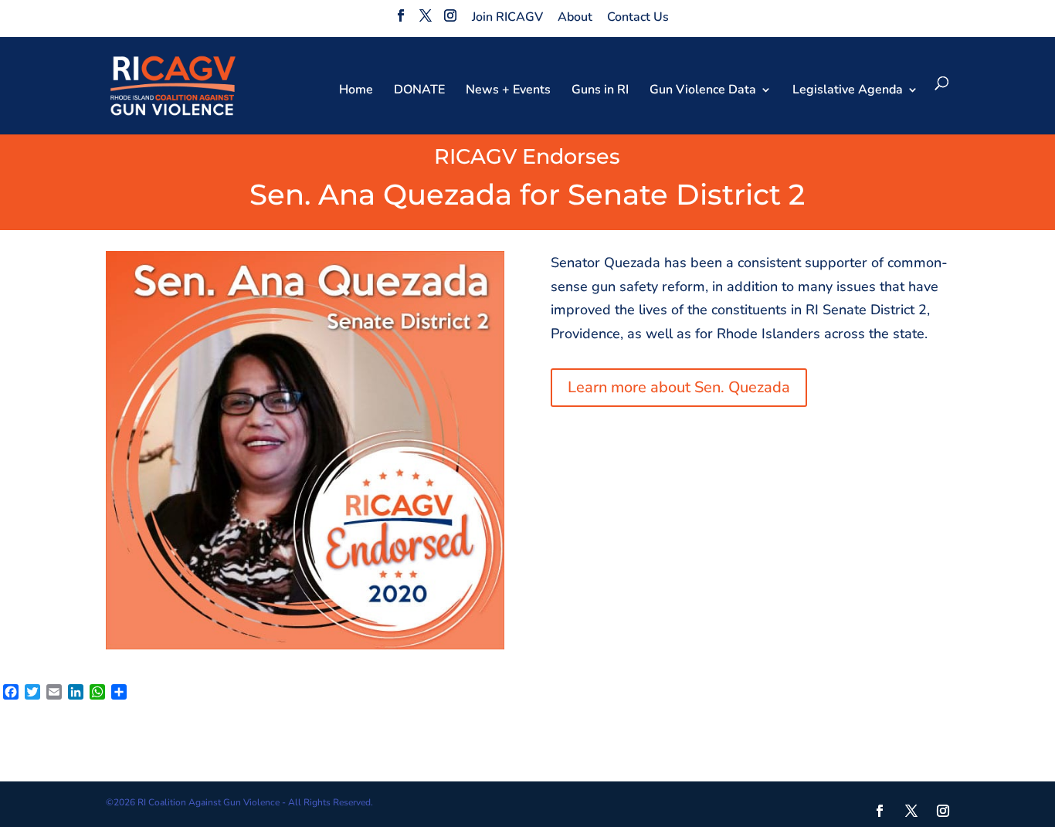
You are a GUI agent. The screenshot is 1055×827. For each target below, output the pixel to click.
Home (356, 91)
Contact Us (638, 16)
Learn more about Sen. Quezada (679, 387)
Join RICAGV (507, 16)
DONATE (419, 91)
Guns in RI (600, 91)
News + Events (508, 91)
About (575, 16)
